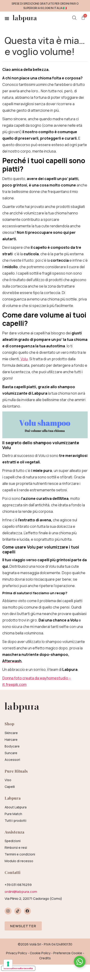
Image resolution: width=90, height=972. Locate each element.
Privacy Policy (16, 953)
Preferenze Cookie (67, 953)
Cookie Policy (40, 953)
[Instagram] (8, 911)
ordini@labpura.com (21, 891)
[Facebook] (27, 911)
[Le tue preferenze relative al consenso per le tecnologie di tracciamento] (8, 964)
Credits (45, 958)
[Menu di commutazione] (7, 18)
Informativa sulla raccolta (18, 968)
